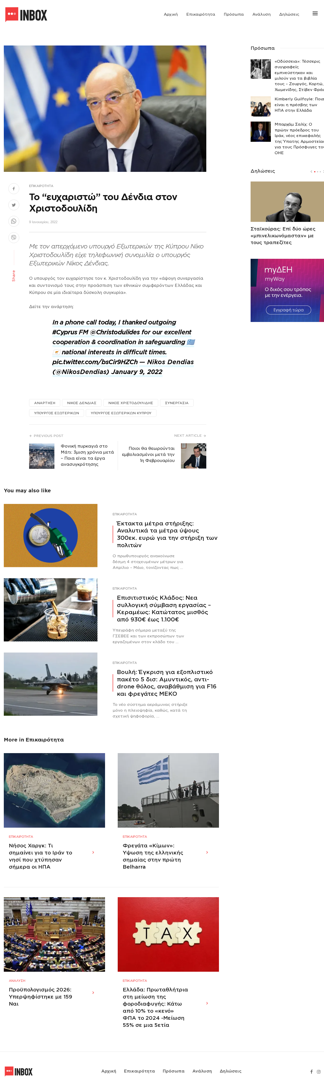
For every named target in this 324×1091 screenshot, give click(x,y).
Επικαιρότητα (200, 14)
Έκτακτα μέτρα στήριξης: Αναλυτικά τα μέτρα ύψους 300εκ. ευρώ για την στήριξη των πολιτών (167, 534)
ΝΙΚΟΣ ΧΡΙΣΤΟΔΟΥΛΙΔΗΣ (130, 403)
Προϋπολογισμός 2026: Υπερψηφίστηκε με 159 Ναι (40, 997)
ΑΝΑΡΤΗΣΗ (44, 403)
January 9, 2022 (137, 372)
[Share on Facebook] (13, 189)
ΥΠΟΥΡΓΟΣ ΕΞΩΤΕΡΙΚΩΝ (56, 413)
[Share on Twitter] (13, 206)
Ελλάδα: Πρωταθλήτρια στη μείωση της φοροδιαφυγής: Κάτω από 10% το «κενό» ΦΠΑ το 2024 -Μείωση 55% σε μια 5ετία (155, 1007)
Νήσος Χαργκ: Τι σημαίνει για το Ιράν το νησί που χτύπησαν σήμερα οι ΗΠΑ (40, 856)
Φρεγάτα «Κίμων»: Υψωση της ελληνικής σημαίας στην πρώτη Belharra (153, 856)
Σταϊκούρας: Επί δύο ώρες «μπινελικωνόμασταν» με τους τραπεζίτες (283, 235)
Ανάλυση (261, 14)
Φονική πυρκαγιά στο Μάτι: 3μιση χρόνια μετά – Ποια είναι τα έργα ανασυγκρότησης (87, 455)
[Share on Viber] (13, 238)
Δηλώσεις (289, 14)
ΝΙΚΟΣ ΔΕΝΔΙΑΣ (81, 403)
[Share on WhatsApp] (13, 222)
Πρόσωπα (234, 14)
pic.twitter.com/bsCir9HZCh (95, 362)
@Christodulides (115, 332)
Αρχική (171, 14)
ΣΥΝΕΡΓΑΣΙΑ (177, 403)
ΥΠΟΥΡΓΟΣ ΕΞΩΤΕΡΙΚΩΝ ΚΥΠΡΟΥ (121, 413)
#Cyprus (64, 332)
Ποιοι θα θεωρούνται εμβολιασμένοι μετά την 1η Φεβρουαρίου (148, 454)
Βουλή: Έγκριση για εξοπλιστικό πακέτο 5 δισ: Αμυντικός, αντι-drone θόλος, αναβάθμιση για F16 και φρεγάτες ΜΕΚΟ (166, 683)
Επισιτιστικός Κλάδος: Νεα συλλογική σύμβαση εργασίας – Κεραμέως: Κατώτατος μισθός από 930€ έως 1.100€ (164, 608)
